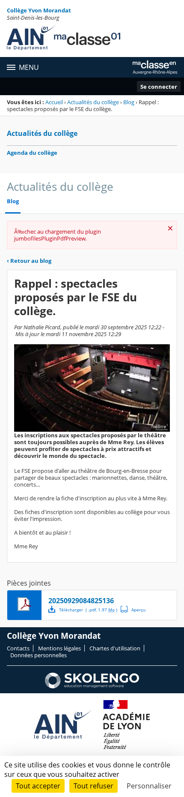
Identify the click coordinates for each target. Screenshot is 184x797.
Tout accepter (38, 786)
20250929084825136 (81, 600)
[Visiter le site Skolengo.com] (92, 686)
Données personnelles (38, 655)
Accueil (54, 102)
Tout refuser (93, 786)
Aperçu (133, 609)
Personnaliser (149, 786)
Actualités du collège (93, 102)
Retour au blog (29, 261)
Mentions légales (59, 648)
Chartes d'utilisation (114, 648)
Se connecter (158, 86)
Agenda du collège (32, 152)
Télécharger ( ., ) (88, 610)
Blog (128, 102)
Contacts (18, 648)
